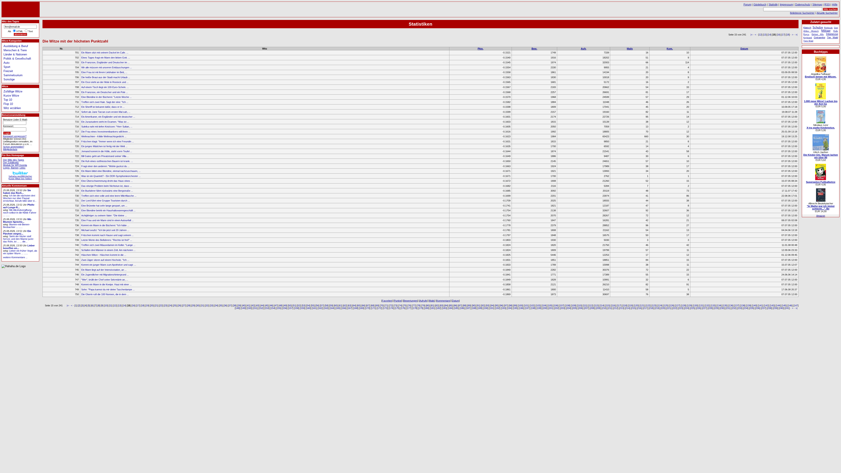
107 (562, 305)
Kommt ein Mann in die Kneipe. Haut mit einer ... (106, 284)
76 (409, 305)
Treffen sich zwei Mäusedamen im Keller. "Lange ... (108, 245)
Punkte (397, 300)
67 (368, 305)
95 (496, 305)
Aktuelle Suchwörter (827, 13)
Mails (630, 48)
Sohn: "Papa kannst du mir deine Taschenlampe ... (108, 289)
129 (689, 305)
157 (291, 308)
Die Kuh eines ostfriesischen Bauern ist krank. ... (107, 161)
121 (642, 305)
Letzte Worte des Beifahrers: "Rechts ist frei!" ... (106, 240)
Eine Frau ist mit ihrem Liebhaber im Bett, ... (104, 72)
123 (654, 305)
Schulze (818, 27)
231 (728, 308)
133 (713, 305)
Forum (747, 4)
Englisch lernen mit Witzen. (820, 76)
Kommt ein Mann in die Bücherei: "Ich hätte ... (105, 225)
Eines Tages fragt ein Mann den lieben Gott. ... (105, 57)
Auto (6, 62)
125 (666, 305)
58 (326, 305)
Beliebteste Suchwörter (802, 13)
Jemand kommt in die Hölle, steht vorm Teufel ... (106, 151)
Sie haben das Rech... (17, 191)
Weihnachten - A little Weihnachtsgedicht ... (103, 136)
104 (544, 305)
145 (784, 305)
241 (787, 308)
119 (630, 305)
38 (234, 305)
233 (740, 308)
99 (515, 305)
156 (285, 308)
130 (695, 305)
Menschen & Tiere (15, 50)
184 (450, 308)
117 (619, 305)
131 (701, 305)
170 (367, 308)
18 (787, 34)
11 (110, 305)
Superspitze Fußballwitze (820, 182)
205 (574, 308)
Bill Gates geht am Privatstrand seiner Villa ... (105, 156)
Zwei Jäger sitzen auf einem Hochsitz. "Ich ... (105, 260)
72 (391, 305)
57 (322, 305)
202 (557, 308)
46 (271, 305)
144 (778, 305)
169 (362, 308)
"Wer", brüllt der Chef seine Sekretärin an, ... (104, 279)
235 (752, 308)
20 (151, 305)
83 (441, 305)
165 (338, 308)
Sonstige (9, 79)
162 (320, 308)
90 (473, 305)
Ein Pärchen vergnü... (17, 232)
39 (239, 305)
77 (414, 305)
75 (404, 305)
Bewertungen (410, 300)
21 (156, 305)
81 (432, 305)
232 (734, 308)
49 (285, 305)
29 (193, 305)
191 (492, 308)
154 (273, 308)
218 (651, 308)
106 (556, 305)
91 (478, 305)
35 (220, 305)
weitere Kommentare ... (15, 257)
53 (303, 305)
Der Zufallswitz (11, 162)
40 (243, 305)
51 (294, 305)
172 (379, 308)
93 (487, 305)
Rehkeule (828, 28)
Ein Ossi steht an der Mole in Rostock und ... (105, 82)
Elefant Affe (818, 34)
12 (760, 34)
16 (778, 34)
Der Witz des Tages (13, 160)
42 (253, 305)
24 (170, 305)
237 (763, 308)
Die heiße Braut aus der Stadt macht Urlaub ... (105, 77)
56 (317, 305)
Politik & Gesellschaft (17, 58)
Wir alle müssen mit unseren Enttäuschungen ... (106, 67)
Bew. (534, 48)
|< (752, 34)
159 (302, 308)
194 (509, 308)
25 (174, 305)
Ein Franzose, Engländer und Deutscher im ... (105, 62)
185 (456, 308)
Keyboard (807, 38)
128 (684, 305)
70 (381, 305)
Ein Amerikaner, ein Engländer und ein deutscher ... (108, 116)
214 (627, 308)
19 (147, 305)
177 (409, 308)
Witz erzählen (12, 108)
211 (610, 308)
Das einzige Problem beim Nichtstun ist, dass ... (106, 186)
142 (766, 305)
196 (521, 308)
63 (349, 305)
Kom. (670, 48)
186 (462, 308)
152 (261, 308)
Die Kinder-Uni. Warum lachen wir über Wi (820, 156)
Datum (744, 48)
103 (538, 305)
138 (743, 305)
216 (639, 308)
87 (460, 305)
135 (725, 305)
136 (731, 305)
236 (758, 308)
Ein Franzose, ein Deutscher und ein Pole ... (104, 92)
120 (636, 305)
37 (230, 305)
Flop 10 (8, 104)
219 (657, 308)
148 (237, 308)
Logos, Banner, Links (14, 167)
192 (498, 308)
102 (532, 305)
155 (279, 308)
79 (423, 305)
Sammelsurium (13, 75)
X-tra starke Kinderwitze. (821, 127)
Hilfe (834, 4)
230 (722, 308)
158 (297, 308)
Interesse (832, 34)
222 (675, 308)
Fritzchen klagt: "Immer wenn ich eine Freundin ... (107, 141)
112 (590, 305)
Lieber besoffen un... (19, 246)
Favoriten (387, 300)
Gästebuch (759, 4)
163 (326, 308)
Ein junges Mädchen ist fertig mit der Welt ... (104, 146)
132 (707, 305)
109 (574, 305)
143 (772, 305)
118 (625, 305)
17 (783, 34)
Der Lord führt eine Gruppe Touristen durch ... (105, 200)
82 (437, 305)
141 (760, 305)
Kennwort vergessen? (15, 136)
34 (216, 305)
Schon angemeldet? (13, 146)
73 (395, 305)
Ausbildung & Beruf (16, 46)
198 (533, 308)
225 (692, 308)
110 (579, 305)
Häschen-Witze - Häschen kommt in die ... (103, 255)
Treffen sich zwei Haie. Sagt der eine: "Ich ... (104, 102)
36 (225, 305)
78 (418, 305)
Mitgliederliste (10, 149)
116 (613, 305)
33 (211, 305)
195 (515, 308)
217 (645, 308)
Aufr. (583, 48)
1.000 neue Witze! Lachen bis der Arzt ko (820, 102)
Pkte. (480, 48)
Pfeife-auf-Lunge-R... (19, 206)
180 (427, 308)
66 (363, 305)
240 (781, 308)
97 (506, 305)
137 (737, 305)
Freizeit (8, 71)
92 (483, 305)
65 (358, 305)
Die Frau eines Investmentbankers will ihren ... (105, 131)
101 (526, 305)
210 (604, 308)
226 (698, 308)
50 (289, 305)
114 (602, 305)
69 (377, 305)
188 (474, 308)
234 (746, 308)
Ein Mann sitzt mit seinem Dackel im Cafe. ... (104, 52)
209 (598, 308)
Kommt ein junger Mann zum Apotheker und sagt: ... (108, 264)
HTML (19, 31)
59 (331, 305)
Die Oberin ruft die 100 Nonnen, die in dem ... (105, 294)
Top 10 (8, 99)
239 (775, 308)
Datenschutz (802, 4)
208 (592, 308)
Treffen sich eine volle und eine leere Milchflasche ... (108, 195)
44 (262, 305)
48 (280, 305)
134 (719, 305)
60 (335, 305)
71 (386, 305)
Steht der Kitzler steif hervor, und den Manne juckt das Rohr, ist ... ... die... (18, 239)
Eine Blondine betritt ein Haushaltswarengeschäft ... (108, 210)
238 (769, 308)
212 (616, 308)
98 (510, 305)
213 (622, 308)
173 (385, 308)
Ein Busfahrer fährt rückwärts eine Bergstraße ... (107, 190)
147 (796, 305)
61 (340, 305)
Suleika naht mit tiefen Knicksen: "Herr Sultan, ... (106, 126)
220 (663, 308)
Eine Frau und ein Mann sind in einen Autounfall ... (107, 220)
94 (492, 305)
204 (569, 308)
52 (299, 305)
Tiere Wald (808, 41)
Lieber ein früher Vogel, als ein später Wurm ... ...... (20, 252)
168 (356, 308)
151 (255, 308)
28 (188, 305)
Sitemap (817, 4)
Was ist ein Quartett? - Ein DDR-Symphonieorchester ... (111, 176)
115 (608, 305)
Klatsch (807, 27)
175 (397, 308)
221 (669, 308)
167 (350, 308)
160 (308, 308)
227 (704, 308)
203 (563, 308)
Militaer (825, 30)
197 (527, 308)
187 (468, 308)
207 (586, 308)
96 (501, 305)
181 (433, 308)
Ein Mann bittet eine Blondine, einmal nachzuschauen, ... (111, 171)
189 (480, 308)
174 (391, 308)
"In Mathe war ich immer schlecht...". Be (821, 207)
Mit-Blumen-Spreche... (17, 220)
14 (769, 34)
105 (550, 305)
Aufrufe (423, 300)
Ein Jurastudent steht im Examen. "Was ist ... (105, 121)
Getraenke (819, 37)
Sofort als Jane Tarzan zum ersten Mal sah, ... (105, 112)
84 (446, 305)
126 (672, 305)
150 (249, 308)
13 (764, 34)
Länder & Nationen (15, 54)
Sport (7, 67)
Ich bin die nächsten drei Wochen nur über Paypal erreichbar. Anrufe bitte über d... (19, 198)
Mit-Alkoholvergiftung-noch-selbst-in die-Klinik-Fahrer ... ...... (19, 213)
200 (545, 308)
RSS (827, 4)
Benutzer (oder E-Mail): (15, 119)
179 (421, 308)
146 (790, 305)
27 (184, 305)
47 (276, 305)
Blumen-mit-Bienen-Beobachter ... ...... (16, 225)
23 (165, 305)
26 (179, 305)
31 (202, 305)
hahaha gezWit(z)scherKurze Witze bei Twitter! (20, 177)
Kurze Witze (11, 95)
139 (749, 305)
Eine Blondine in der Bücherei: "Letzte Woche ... (106, 97)
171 (373, 308)
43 (257, 305)
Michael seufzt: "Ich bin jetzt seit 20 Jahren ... (105, 230)
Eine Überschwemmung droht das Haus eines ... (107, 181)
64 (354, 305)
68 (372, 305)
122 (648, 305)
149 (243, 308)
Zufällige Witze (13, 91)
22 (161, 305)
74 (400, 305)
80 (427, 305)
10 (106, 305)
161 (314, 308)
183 (444, 308)
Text (30, 31)
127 (678, 305)
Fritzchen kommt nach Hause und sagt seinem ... (107, 235)
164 (332, 308)
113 (596, 305)
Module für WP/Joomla (15, 165)
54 (308, 305)
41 (248, 305)
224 (687, 308)
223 (681, 308)
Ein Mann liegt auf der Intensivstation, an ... (104, 269)
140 (754, 305)
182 (438, 308)
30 (197, 305)
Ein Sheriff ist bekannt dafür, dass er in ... (103, 107)
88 (464, 305)
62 (345, 305)
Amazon (820, 215)
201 (551, 308)
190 (486, 308)
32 (207, 305)
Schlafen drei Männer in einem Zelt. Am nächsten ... (108, 250)
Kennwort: (8, 126)
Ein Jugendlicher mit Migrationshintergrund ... (105, 274)
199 (539, 308)
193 (503, 308)
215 (633, 308)
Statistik (773, 4)
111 (585, 305)
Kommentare (443, 300)
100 (520, 305)
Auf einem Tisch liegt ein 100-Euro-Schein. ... (105, 87)
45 (266, 305)
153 (267, 308)
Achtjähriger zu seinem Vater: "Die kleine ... (104, 215)
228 (710, 308)
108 (568, 305)
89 (469, 305)
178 (415, 308)
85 (450, 305)
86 (455, 305)
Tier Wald (832, 37)
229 (716, 308)
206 (580, 308)
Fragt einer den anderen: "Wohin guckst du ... (105, 166)
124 (660, 305)
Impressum (786, 4)
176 (403, 308)
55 (312, 305)
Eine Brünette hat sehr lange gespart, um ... (104, 205)
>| (796, 34)
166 (344, 308)
